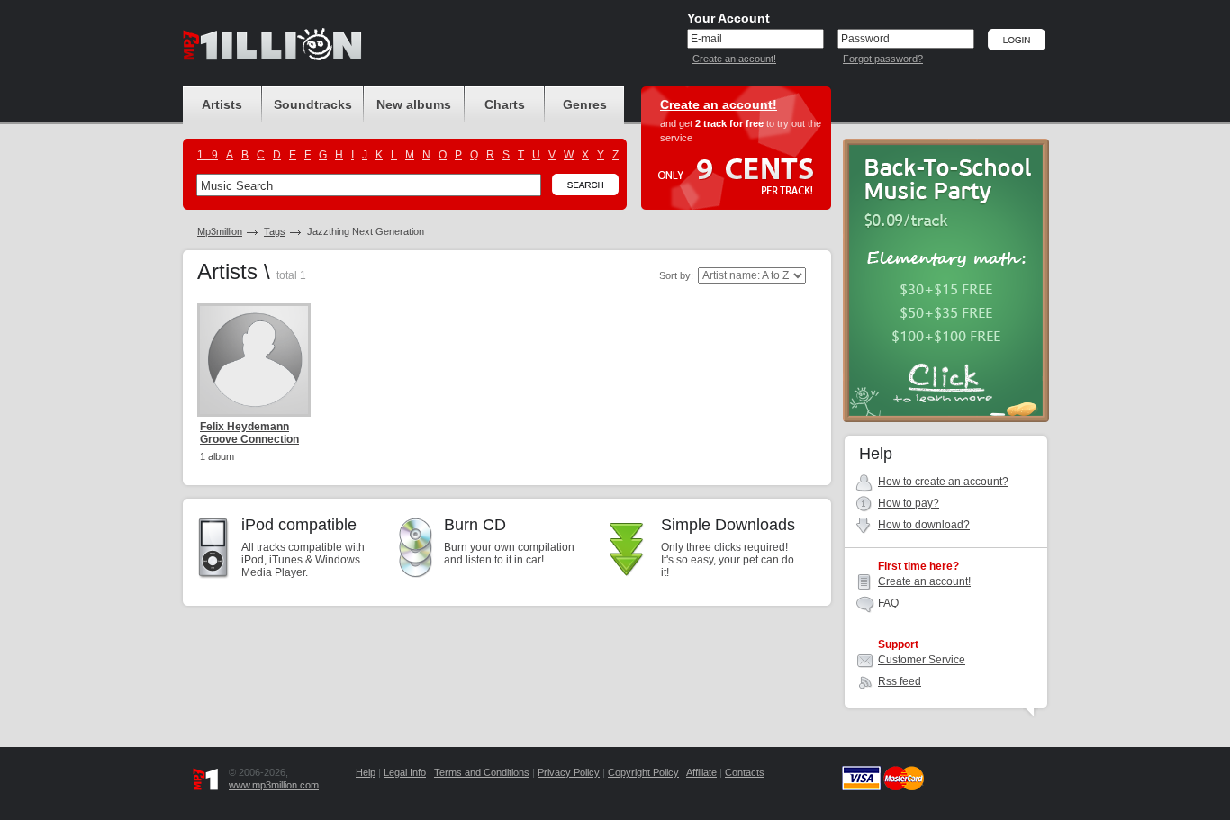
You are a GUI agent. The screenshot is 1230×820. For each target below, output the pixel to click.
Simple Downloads (728, 525)
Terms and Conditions (481, 772)
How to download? (924, 524)
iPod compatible (299, 525)
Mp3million (219, 231)
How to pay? (908, 503)
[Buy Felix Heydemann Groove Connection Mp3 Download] (254, 360)
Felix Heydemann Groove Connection (249, 433)
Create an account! (734, 58)
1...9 (207, 155)
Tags (274, 231)
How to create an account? (943, 481)
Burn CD (475, 525)
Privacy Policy (569, 772)
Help (365, 772)
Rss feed (899, 681)
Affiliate (701, 772)
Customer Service (921, 659)
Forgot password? (883, 58)
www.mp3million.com (274, 784)
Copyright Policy (643, 772)
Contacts (744, 772)
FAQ (888, 603)
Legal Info (405, 772)
